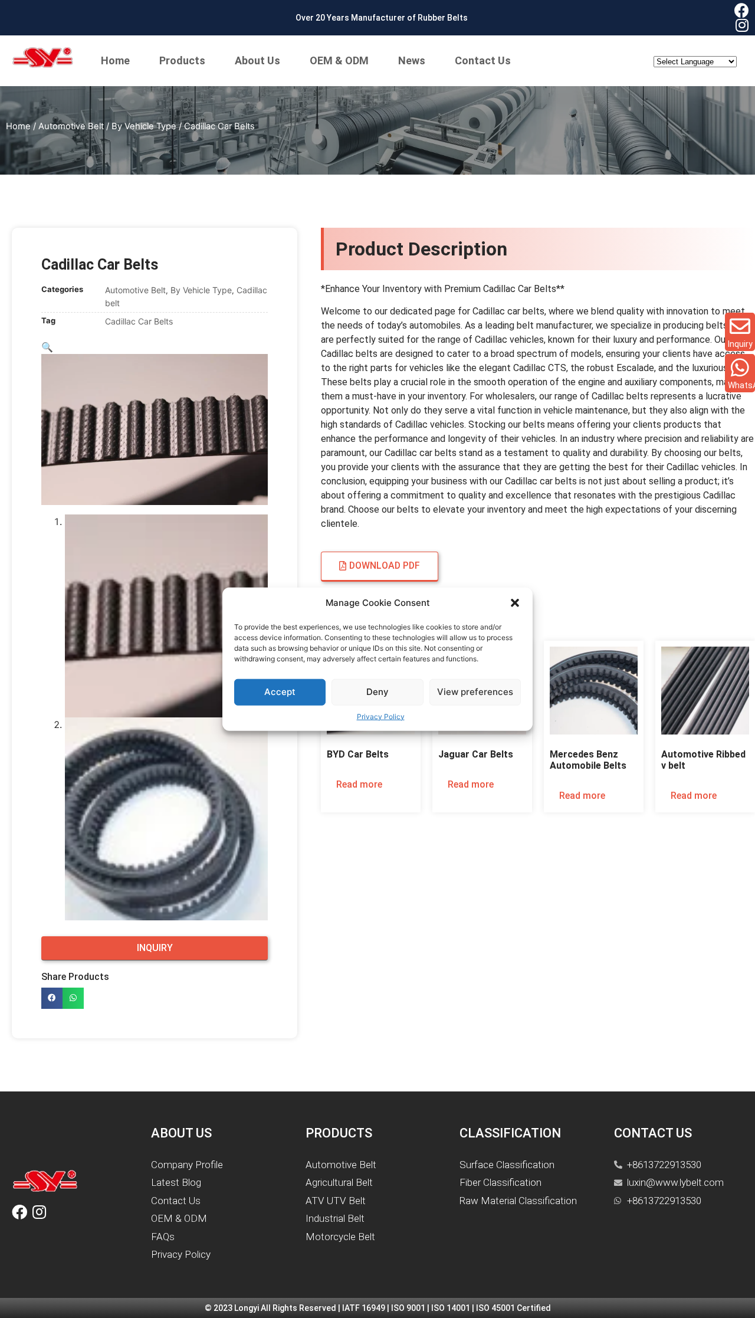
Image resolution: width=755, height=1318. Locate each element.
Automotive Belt (71, 126)
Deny (377, 691)
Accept (280, 691)
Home (115, 60)
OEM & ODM (339, 60)
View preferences (475, 691)
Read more (359, 784)
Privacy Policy (381, 716)
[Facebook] (741, 10)
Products (182, 60)
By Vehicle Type (143, 126)
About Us (257, 60)
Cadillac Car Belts (139, 321)
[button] (515, 603)
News (411, 60)
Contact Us (483, 60)
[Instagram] (741, 25)
